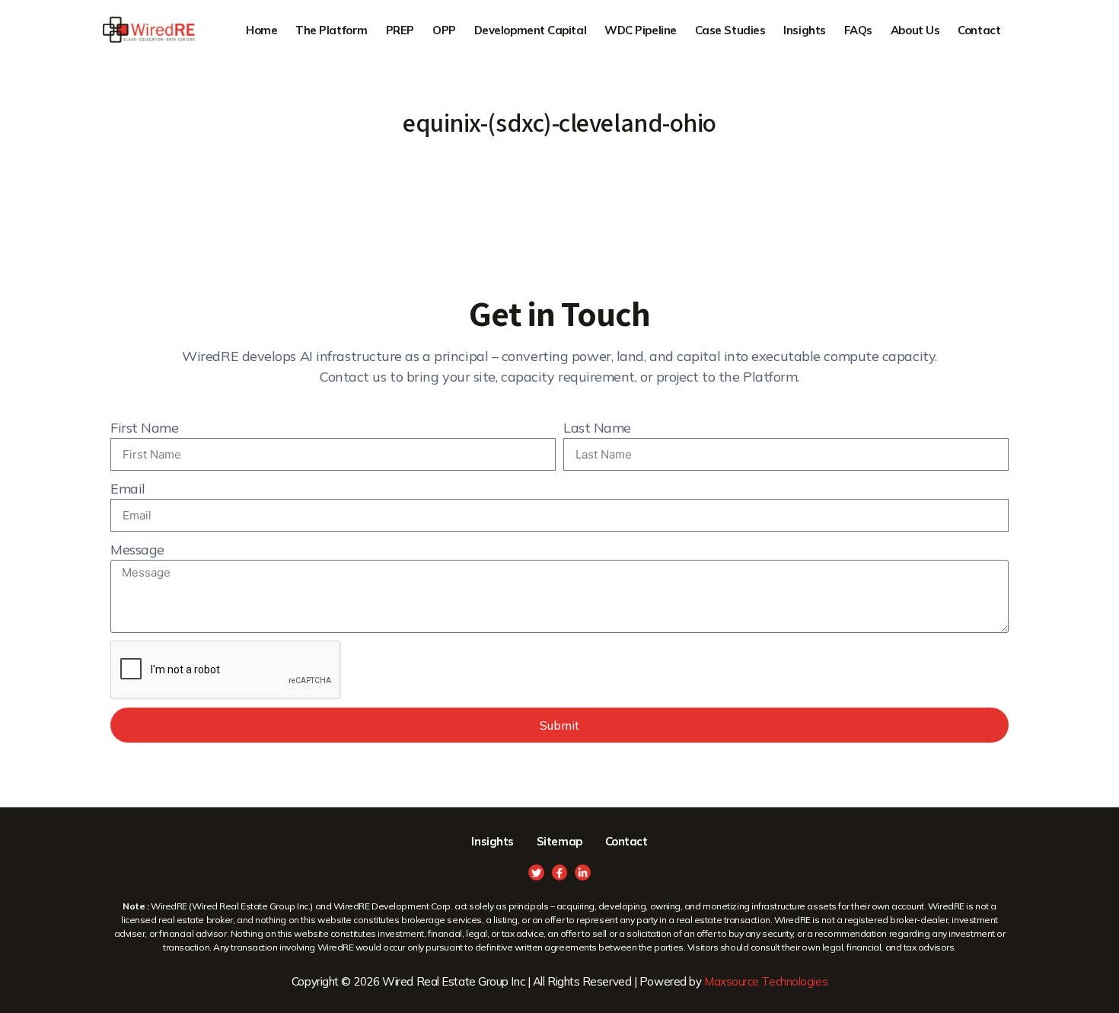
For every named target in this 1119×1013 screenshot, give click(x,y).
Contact (979, 30)
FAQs (858, 30)
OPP (444, 30)
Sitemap (559, 841)
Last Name (597, 427)
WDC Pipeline (640, 30)
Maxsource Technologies (765, 981)
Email (127, 488)
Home (261, 30)
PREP (400, 30)
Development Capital (530, 30)
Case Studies (730, 30)
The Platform (331, 30)
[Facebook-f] (560, 872)
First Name (144, 427)
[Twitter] (536, 872)
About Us (915, 30)
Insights (804, 30)
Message (137, 549)
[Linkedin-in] (583, 872)
